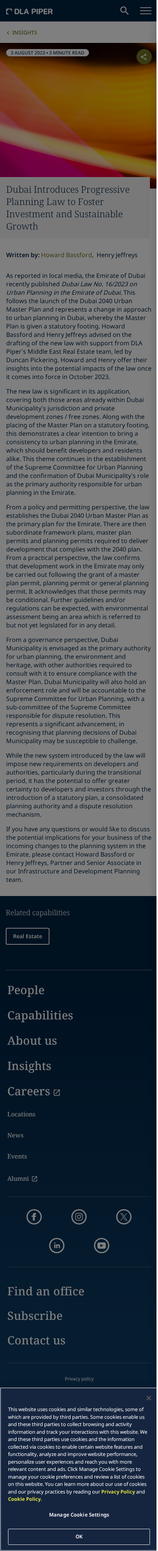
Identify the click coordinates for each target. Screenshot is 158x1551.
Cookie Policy (24, 1498)
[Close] (148, 1398)
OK (79, 1536)
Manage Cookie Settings (79, 1514)
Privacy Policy (118, 1491)
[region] (79, 1469)
